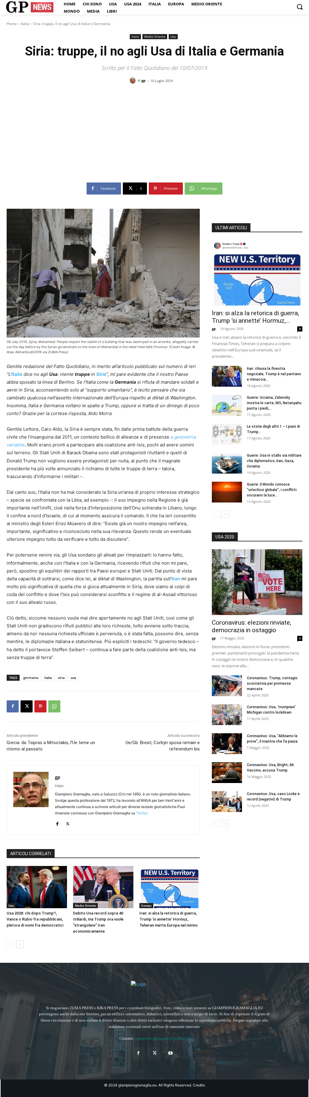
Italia (25, 23)
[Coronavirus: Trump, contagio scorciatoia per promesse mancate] (227, 685)
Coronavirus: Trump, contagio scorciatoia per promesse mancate (272, 683)
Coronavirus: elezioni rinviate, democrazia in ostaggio (251, 626)
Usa (173, 36)
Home (12, 23)
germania (30, 677)
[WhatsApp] (54, 706)
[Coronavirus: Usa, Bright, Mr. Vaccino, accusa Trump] (227, 772)
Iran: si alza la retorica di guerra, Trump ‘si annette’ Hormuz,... (255, 316)
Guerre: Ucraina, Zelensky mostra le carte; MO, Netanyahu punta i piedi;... (274, 403)
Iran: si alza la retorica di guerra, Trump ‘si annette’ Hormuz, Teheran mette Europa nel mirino (168, 919)
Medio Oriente (154, 36)
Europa (146, 905)
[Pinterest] (40, 706)
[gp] (134, 81)
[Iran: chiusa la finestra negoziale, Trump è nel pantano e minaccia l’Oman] (227, 376)
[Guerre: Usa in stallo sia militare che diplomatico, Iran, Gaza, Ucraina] (227, 463)
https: (59, 786)
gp (143, 80)
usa (73, 677)
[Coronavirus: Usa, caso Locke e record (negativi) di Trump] (227, 801)
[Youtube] (171, 1053)
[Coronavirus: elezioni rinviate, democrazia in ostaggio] (257, 582)
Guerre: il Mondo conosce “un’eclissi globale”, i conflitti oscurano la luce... (272, 489)
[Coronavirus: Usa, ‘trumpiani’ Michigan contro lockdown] (227, 714)
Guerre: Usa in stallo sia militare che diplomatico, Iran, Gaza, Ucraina (274, 460)
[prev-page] (10, 944)
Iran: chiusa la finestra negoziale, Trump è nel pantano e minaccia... (274, 374)
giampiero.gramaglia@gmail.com (162, 1038)
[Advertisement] (154, 135)
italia (48, 677)
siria (61, 677)
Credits (199, 1085)
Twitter (142, 813)
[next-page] (20, 944)
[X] (27, 706)
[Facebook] (13, 706)
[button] (299, 6)
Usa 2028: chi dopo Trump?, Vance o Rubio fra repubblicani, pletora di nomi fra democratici (35, 919)
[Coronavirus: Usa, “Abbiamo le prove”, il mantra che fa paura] (227, 743)
